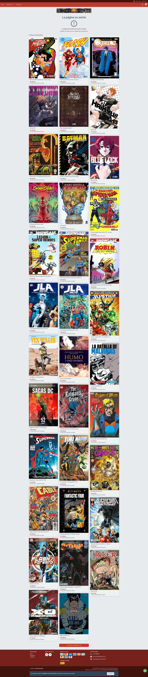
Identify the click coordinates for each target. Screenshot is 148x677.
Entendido (110, 673)
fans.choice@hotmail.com (99, 656)
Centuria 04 (32, 128)
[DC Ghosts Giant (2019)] (104, 467)
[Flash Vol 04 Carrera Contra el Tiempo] (73, 57)
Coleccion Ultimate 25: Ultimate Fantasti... (70, 534)
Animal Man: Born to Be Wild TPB (99, 438)
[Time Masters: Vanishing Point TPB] (73, 458)
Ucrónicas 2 (63, 225)
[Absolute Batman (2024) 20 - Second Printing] (73, 563)
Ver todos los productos (74, 645)
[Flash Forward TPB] (43, 560)
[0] (145, 5)
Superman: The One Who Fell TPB (38, 480)
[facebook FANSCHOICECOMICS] (50, 654)
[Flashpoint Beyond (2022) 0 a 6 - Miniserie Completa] (104, 520)
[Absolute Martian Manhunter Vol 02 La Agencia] (43, 57)
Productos (9, 4)
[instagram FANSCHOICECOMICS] (46, 654)
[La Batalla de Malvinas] (104, 364)
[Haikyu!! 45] (104, 107)
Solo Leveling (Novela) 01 (66, 128)
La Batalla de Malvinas (96, 386)
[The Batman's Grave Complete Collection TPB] (73, 406)
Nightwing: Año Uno (65, 635)
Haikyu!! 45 (93, 129)
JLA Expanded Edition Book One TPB (38, 328)
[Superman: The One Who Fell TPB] (43, 456)
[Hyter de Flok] (104, 570)
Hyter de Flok (94, 591)
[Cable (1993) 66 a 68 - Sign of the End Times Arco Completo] (43, 508)
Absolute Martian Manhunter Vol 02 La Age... (40, 79)
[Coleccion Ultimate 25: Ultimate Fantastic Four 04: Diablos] (73, 510)
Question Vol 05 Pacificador (97, 79)
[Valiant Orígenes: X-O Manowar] (43, 612)
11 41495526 (96, 654)
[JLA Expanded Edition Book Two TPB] (73, 306)
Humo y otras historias (65, 378)
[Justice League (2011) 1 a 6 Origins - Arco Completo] (104, 313)
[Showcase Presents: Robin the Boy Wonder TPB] (104, 261)
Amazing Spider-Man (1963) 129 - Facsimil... (101, 232)
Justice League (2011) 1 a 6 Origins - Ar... (100, 336)
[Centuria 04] (43, 106)
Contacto (18, 4)
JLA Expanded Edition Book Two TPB (69, 330)
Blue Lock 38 (94, 180)
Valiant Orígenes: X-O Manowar (37, 636)
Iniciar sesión (144, 1)
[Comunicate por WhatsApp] (145, 670)
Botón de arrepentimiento (113, 669)
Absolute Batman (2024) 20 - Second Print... (70, 587)
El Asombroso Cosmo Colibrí (36, 224)
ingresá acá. (105, 669)
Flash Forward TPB (34, 583)
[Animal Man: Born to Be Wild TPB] (104, 415)
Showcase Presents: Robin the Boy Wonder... (101, 285)
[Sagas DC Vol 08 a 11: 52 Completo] (43, 404)
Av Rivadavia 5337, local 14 (99, 659)
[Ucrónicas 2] (73, 203)
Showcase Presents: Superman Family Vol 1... (71, 277)
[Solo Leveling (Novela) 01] (73, 106)
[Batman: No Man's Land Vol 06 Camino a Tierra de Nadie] (73, 154)
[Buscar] (142, 4)
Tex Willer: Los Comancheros (37, 377)
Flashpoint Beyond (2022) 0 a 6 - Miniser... (101, 544)
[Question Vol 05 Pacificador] (104, 57)
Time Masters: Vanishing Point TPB (68, 482)
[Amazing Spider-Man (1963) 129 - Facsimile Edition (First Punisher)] (104, 208)
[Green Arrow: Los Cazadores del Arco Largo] (43, 154)
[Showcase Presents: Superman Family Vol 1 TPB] (73, 254)
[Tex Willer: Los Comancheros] (43, 355)
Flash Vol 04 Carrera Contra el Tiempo (69, 79)
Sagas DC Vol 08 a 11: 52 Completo (38, 427)
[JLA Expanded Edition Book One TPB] (43, 305)
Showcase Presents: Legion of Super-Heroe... (41, 276)
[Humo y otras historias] (73, 356)
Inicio (2, 4)
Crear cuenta (138, 1)
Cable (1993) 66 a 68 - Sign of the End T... (39, 531)
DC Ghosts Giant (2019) (96, 491)
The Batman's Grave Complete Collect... (69, 429)
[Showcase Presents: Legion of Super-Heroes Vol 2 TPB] (43, 252)
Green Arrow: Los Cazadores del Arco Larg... (40, 176)
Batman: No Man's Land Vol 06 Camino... (69, 176)
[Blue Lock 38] (104, 157)
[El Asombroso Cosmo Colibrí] (43, 203)
